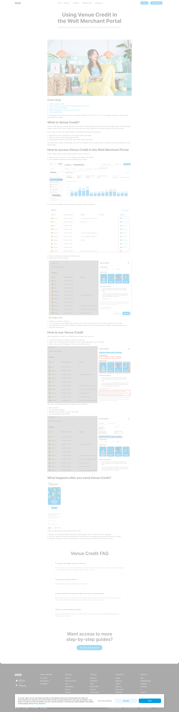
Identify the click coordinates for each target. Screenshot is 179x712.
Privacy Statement (39, 703)
